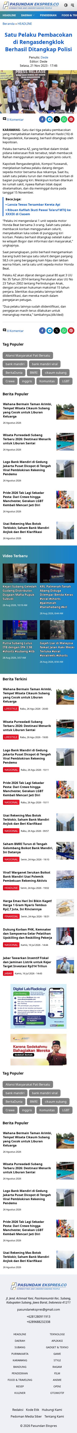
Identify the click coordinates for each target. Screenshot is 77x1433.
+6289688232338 (38, 1322)
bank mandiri (15, 364)
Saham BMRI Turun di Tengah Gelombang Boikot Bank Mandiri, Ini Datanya (28, 848)
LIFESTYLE (10, 708)
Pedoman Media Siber (26, 1416)
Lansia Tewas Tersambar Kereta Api (33, 205)
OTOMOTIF (57, 1393)
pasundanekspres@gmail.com (38, 1309)
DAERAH (26, 15)
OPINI (57, 1386)
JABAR (8, 973)
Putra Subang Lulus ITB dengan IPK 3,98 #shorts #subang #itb (19, 647)
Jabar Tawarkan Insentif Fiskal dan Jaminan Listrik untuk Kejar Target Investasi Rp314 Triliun (27, 962)
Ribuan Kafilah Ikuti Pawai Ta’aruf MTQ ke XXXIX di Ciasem (38, 212)
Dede (44, 57)
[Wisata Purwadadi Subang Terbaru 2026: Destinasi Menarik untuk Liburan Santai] (65, 442)
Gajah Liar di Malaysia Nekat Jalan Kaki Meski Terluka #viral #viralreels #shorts (57, 649)
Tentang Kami (54, 1416)
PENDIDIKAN (48, 15)
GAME (57, 1354)
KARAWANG (20, 1360)
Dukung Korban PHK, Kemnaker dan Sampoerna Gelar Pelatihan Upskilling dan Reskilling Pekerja (27, 933)
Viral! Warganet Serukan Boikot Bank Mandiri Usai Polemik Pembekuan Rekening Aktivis (26, 876)
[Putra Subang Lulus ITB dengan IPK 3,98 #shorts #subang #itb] (20, 630)
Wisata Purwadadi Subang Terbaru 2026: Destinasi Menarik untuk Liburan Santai (27, 439)
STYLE (57, 1360)
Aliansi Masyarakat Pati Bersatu (28, 355)
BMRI (33, 373)
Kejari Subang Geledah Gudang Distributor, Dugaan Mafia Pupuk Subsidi (20, 592)
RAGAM (57, 1367)
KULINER (19, 1393)
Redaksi (17, 1410)
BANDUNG (19, 1367)
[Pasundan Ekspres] (31, 5)
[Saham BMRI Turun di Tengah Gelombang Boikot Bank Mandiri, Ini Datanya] (65, 851)
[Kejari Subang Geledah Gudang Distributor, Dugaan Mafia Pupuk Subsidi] (20, 573)
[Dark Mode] (66, 5)
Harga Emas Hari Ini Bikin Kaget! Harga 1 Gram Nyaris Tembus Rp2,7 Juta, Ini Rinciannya (27, 905)
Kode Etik (32, 1410)
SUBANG (20, 1347)
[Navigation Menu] (72, 5)
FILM (57, 1373)
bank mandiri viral (45, 364)
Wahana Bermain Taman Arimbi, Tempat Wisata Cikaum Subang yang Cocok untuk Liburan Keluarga (27, 410)
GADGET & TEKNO (57, 1347)
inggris (27, 381)
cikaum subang (56, 373)
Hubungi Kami (52, 1410)
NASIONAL (11, 769)
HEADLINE (9, 15)
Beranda (9, 24)
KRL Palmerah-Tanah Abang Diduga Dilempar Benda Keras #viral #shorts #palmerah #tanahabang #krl (56, 596)
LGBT (66, 381)
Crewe (10, 381)
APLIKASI (57, 1340)
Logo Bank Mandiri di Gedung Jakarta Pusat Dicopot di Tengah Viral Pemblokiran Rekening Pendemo (27, 468)
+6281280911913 (38, 1317)
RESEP (20, 1386)
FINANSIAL (11, 916)
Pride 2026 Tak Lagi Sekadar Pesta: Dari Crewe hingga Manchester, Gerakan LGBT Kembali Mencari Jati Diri (23, 499)
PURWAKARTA (19, 1354)
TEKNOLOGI (57, 1334)
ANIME (57, 1380)
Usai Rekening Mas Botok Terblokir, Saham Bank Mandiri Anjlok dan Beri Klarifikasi (26, 528)
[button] (28, 15)
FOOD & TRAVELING (20, 1380)
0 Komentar (15, 120)
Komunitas (47, 381)
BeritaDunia (14, 373)
